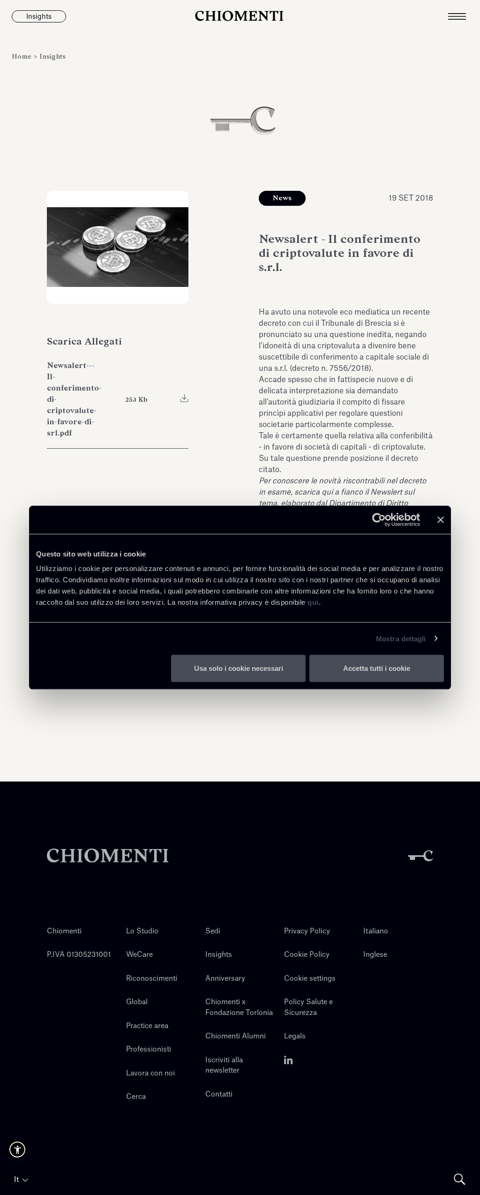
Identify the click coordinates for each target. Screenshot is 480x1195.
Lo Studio (142, 931)
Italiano (375, 931)
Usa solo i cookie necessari (238, 668)
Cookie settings (310, 978)
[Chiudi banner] (440, 519)
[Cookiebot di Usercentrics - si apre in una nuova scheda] (379, 519)
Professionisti (148, 1049)
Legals (295, 1036)
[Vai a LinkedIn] (288, 1060)
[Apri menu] (464, 16)
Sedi (212, 931)
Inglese (375, 954)
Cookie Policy (307, 954)
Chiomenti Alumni (235, 1036)
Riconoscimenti (151, 978)
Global (137, 1002)
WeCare (139, 954)
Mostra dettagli (401, 638)
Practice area (147, 1026)
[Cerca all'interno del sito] (459, 1179)
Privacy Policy (307, 931)
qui (313, 602)
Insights (52, 56)
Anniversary (225, 978)
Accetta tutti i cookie (376, 668)
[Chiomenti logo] (108, 856)
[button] (17, 1149)
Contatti (218, 1094)
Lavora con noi (150, 1073)
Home (22, 56)
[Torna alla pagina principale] (240, 16)
